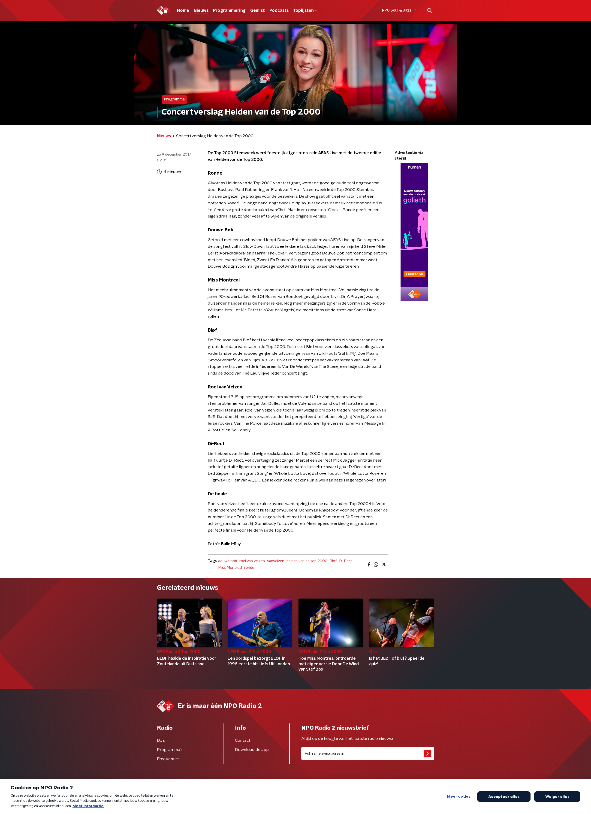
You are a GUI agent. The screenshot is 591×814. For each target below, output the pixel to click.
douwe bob (227, 561)
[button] (429, 10)
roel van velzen (252, 561)
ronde (249, 567)
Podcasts (279, 11)
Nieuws (201, 11)
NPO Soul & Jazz (396, 10)
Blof (333, 561)
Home (183, 11)
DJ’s (161, 740)
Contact (242, 740)
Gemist (257, 11)
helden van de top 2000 (306, 561)
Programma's (170, 750)
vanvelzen (275, 561)
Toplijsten (303, 11)
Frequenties (168, 759)
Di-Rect (345, 561)
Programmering (229, 11)
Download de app (252, 750)
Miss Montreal (230, 567)
